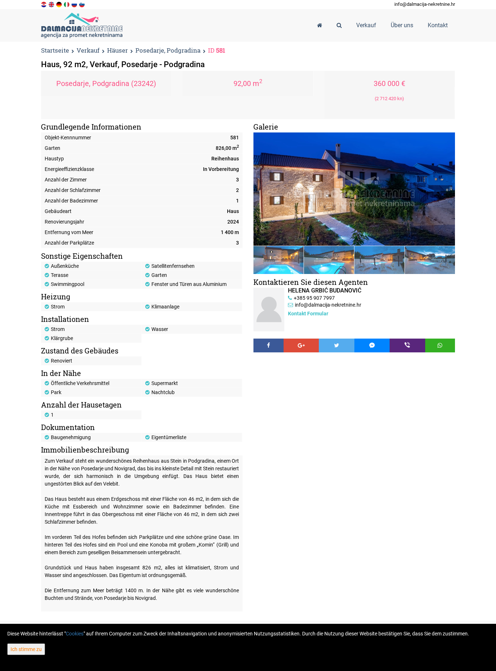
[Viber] (407, 345)
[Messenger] (372, 345)
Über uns (402, 25)
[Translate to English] (52, 4)
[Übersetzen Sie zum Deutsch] (59, 4)
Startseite (55, 50)
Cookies (75, 634)
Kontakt (438, 25)
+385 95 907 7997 (314, 298)
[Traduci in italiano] (67, 4)
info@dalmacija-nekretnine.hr (424, 4)
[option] (278, 260)
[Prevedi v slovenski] (82, 4)
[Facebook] (268, 345)
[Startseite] (319, 25)
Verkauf (88, 50)
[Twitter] (336, 345)
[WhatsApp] (440, 345)
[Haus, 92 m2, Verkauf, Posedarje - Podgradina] (354, 189)
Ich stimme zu (26, 649)
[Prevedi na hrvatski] (44, 4)
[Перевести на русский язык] (75, 4)
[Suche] (339, 25)
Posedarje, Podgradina (167, 50)
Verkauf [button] (366, 25)
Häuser (117, 50)
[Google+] (301, 345)
